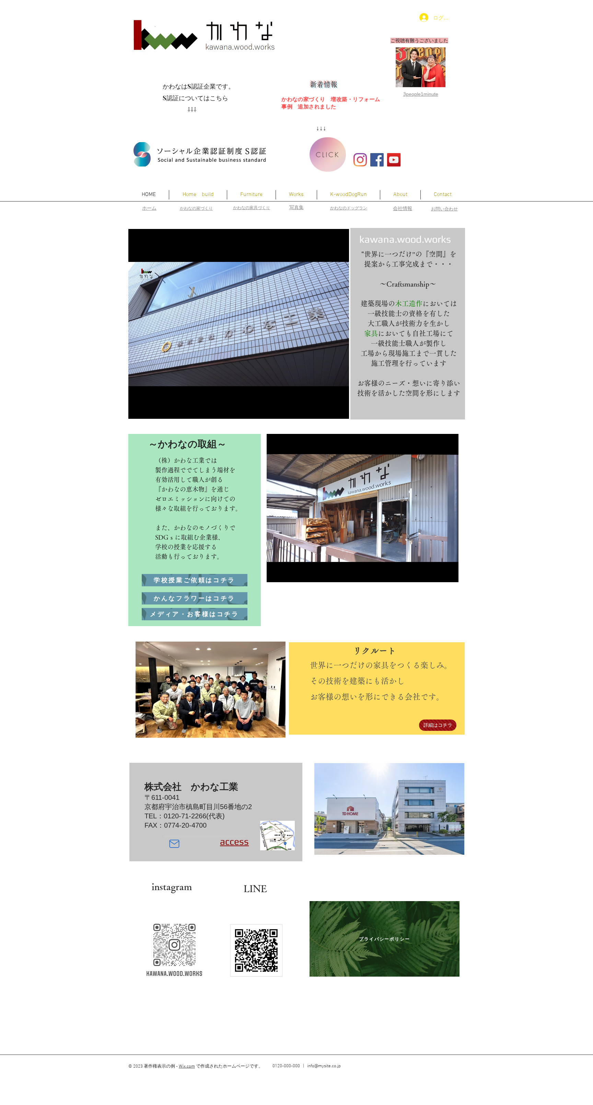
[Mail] (174, 844)
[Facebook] (377, 159)
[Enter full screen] (339, 409)
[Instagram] (360, 159)
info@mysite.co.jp (324, 1066)
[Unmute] (148, 409)
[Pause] (137, 409)
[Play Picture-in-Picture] (328, 409)
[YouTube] (393, 159)
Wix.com (187, 1066)
